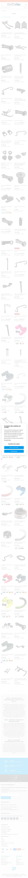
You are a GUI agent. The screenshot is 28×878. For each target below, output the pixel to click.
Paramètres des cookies (14, 443)
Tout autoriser (14, 451)
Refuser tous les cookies (14, 447)
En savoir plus (7, 440)
